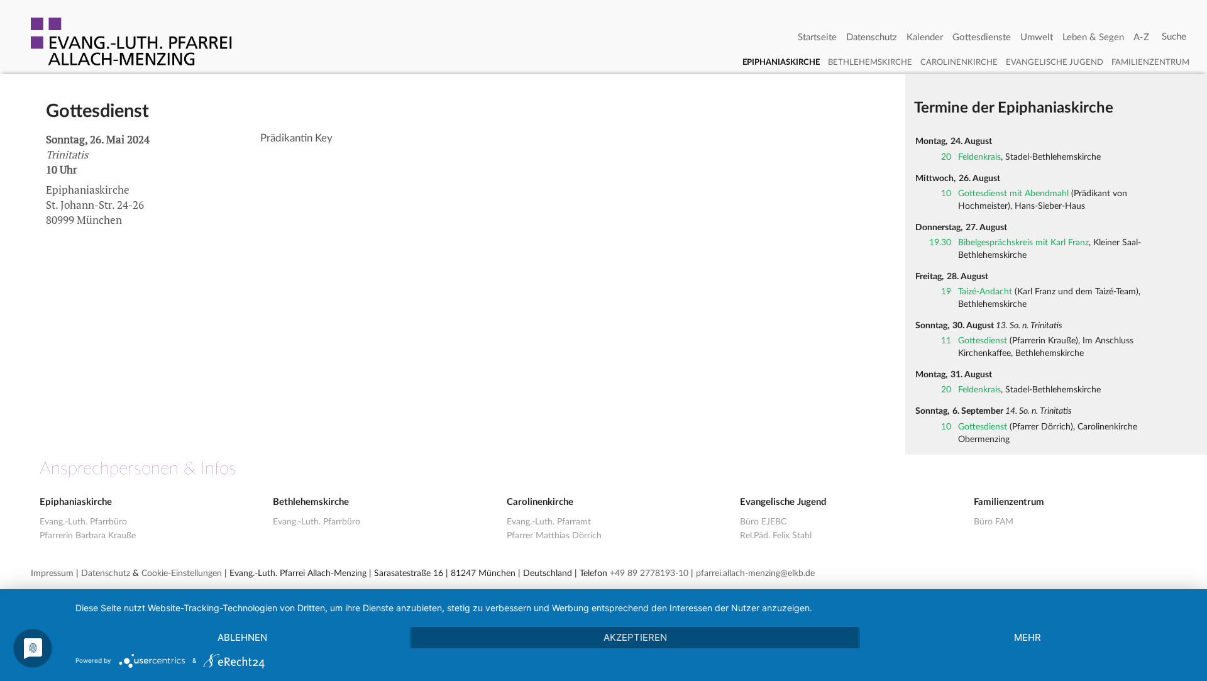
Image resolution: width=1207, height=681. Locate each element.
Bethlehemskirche (870, 62)
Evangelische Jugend (1054, 62)
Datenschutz (871, 37)
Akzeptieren (635, 637)
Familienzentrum (1150, 62)
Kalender (925, 37)
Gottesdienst (982, 340)
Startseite (817, 37)
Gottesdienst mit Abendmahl (1013, 193)
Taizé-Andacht (985, 291)
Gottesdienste (981, 37)
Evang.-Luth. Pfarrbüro (83, 522)
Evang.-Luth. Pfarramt (549, 522)
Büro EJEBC (763, 522)
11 (946, 340)
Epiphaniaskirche (781, 62)
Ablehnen (242, 637)
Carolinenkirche (959, 62)
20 (946, 157)
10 (946, 193)
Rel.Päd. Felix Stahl (776, 535)
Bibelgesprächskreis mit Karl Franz (1023, 242)
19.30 (940, 242)
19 (946, 291)
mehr (1027, 637)
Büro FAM (993, 522)
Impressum (52, 573)
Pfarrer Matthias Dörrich (554, 535)
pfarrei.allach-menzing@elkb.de (755, 573)
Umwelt (1036, 37)
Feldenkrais (979, 157)
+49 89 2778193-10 (649, 573)
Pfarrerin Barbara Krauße (88, 535)
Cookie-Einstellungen (181, 573)
